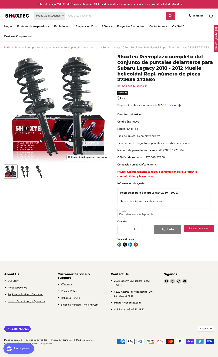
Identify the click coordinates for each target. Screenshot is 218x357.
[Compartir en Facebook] (119, 244)
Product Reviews (17, 287)
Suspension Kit (85, 26)
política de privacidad (36, 339)
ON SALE (178, 26)
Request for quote (198, 228)
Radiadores (61, 26)
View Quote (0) (216, 38)
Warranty (66, 284)
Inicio (7, 47)
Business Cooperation (18, 36)
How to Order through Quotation (26, 301)
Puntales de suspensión (32, 26)
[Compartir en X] (125, 244)
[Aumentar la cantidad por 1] (147, 229)
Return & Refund (70, 298)
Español (204, 328)
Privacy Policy (69, 291)
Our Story (13, 281)
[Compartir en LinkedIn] (130, 244)
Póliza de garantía (13, 339)
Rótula (106, 26)
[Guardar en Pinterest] (136, 244)
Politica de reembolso (62, 339)
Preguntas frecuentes (130, 26)
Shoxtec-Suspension (134, 86)
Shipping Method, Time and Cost (79, 304)
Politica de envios (85, 339)
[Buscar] (170, 16)
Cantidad (122, 221)
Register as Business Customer (25, 294)
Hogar (8, 26)
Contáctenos (157, 26)
